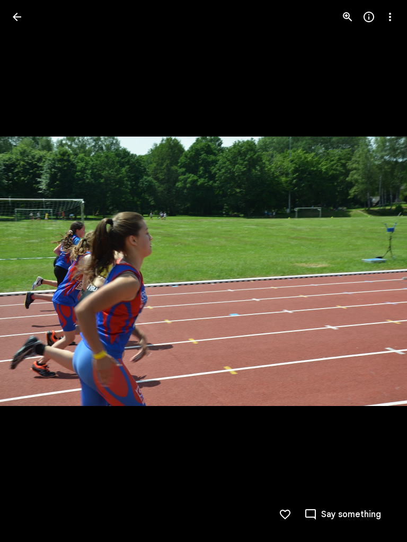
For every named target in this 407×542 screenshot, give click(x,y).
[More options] (390, 17)
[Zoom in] (347, 17)
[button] (30, 271)
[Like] (285, 514)
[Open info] (368, 17)
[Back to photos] (17, 17)
